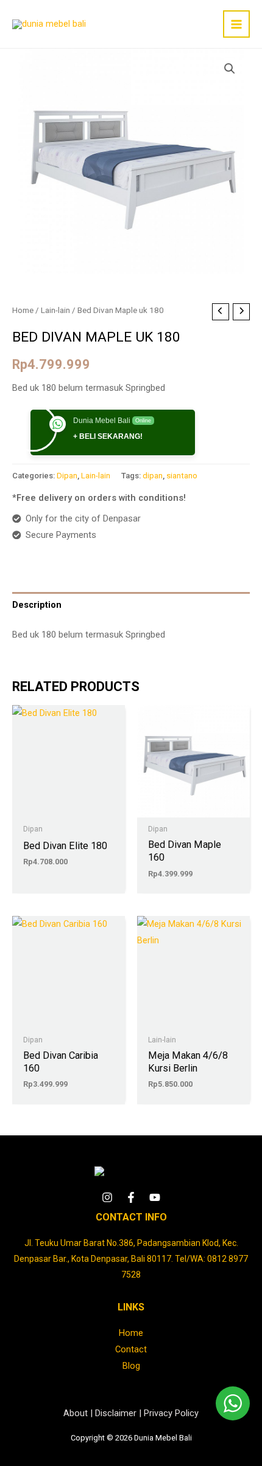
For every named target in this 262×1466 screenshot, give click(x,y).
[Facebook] (131, 1197)
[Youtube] (154, 1197)
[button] (230, 69)
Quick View (68, 807)
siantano (181, 475)
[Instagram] (107, 1197)
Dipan (67, 475)
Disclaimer (116, 1413)
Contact (131, 1349)
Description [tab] (37, 604)
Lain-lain (55, 310)
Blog (131, 1365)
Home (23, 310)
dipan (153, 475)
